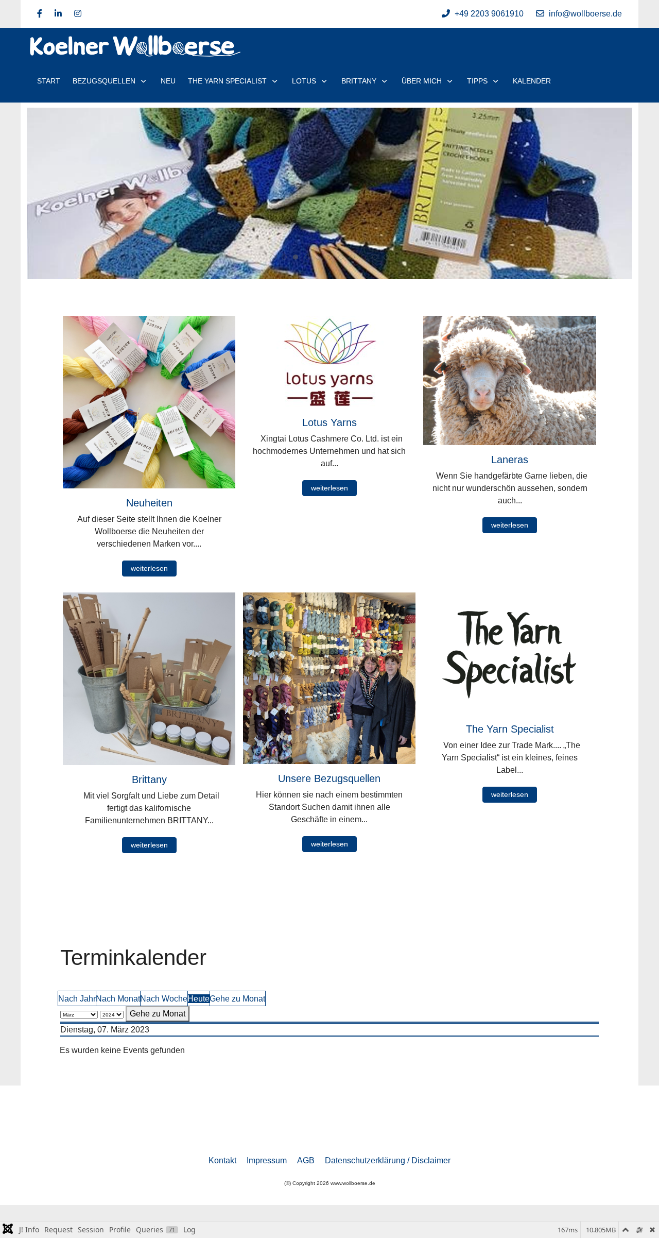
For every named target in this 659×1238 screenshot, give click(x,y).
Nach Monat (118, 998)
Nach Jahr (77, 998)
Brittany (149, 779)
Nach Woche (163, 998)
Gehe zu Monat (237, 998)
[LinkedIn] (58, 13)
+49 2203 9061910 (489, 13)
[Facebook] (39, 13)
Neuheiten (149, 502)
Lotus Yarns (329, 422)
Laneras (509, 459)
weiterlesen (149, 568)
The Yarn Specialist (510, 729)
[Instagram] (77, 13)
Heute (198, 998)
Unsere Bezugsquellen (329, 778)
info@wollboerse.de (585, 13)
